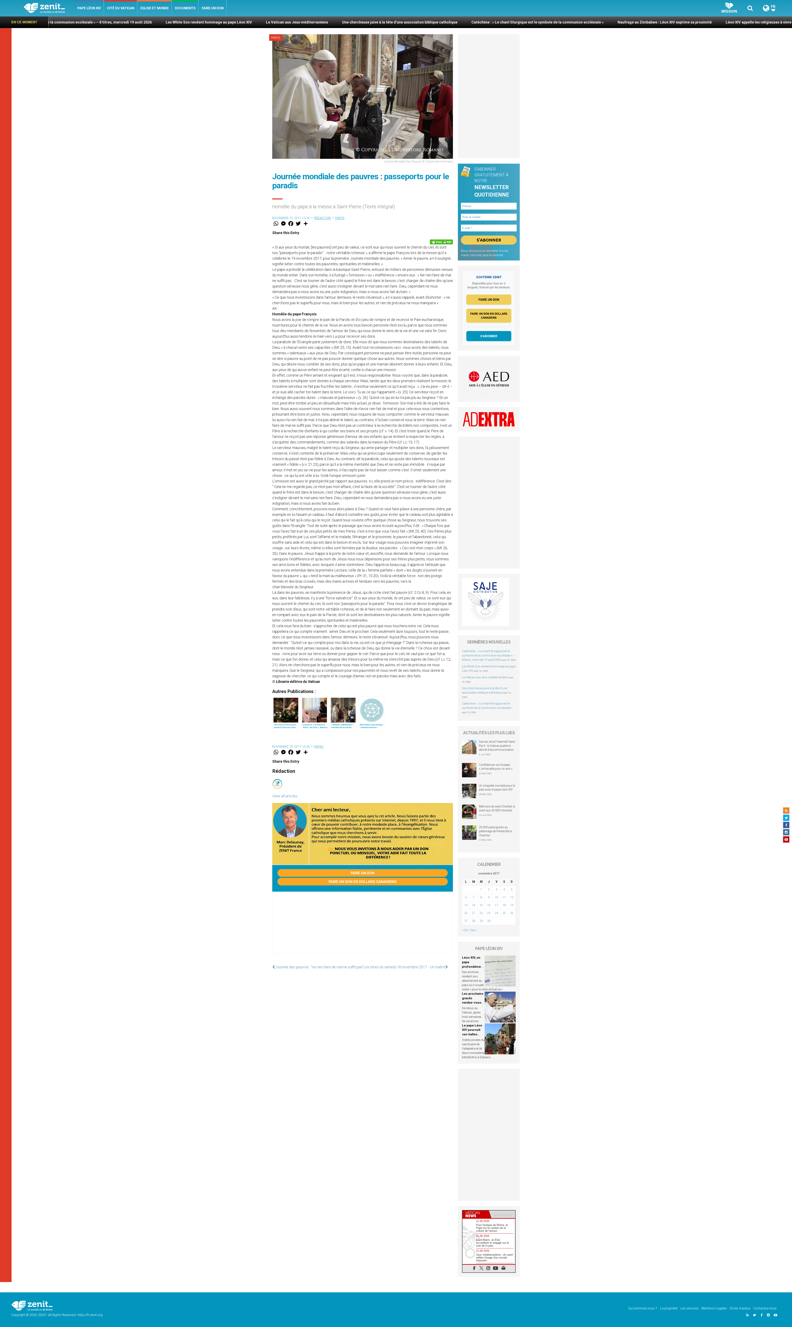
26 (511, 913)
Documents (185, 8)
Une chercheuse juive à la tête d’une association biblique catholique (195, 22)
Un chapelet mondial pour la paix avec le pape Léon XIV (497, 787)
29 (481, 921)
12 (511, 897)
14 (473, 905)
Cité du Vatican (120, 8)
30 (488, 921)
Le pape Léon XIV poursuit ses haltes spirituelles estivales (472, 1034)
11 (504, 897)
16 (488, 905)
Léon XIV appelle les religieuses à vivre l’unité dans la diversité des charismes (586, 22)
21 (473, 913)
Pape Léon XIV (89, 8)
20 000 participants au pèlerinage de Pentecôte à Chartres (495, 831)
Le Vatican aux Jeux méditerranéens (92, 22)
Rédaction (322, 218)
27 (466, 921)
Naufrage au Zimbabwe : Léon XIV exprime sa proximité (460, 22)
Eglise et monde (154, 8)
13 (466, 905)
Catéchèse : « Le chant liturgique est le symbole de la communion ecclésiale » (333, 22)
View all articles (284, 796)
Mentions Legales (714, 1308)
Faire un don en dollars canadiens (363, 881)
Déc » (473, 930)
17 (496, 905)
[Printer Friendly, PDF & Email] (441, 241)
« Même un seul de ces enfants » (693, 22)
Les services (689, 1308)
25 (504, 913)
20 (466, 913)
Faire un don (213, 8)
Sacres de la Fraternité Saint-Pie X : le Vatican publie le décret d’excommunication (497, 745)
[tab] (475, 1214)
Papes (275, 38)
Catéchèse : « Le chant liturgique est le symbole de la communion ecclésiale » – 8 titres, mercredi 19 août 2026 (488, 655)
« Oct (465, 930)
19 (511, 905)
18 (504, 905)
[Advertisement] (363, 927)
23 (488, 913)
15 (481, 905)
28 (473, 921)
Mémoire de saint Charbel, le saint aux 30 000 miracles (497, 808)
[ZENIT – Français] (49, 8)
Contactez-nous (765, 1308)
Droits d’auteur (740, 1308)
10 (496, 897)
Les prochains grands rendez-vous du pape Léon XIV (472, 1002)
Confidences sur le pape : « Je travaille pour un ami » (496, 767)
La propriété (669, 1308)
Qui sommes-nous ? (642, 1308)
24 (496, 913)
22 (481, 913)
